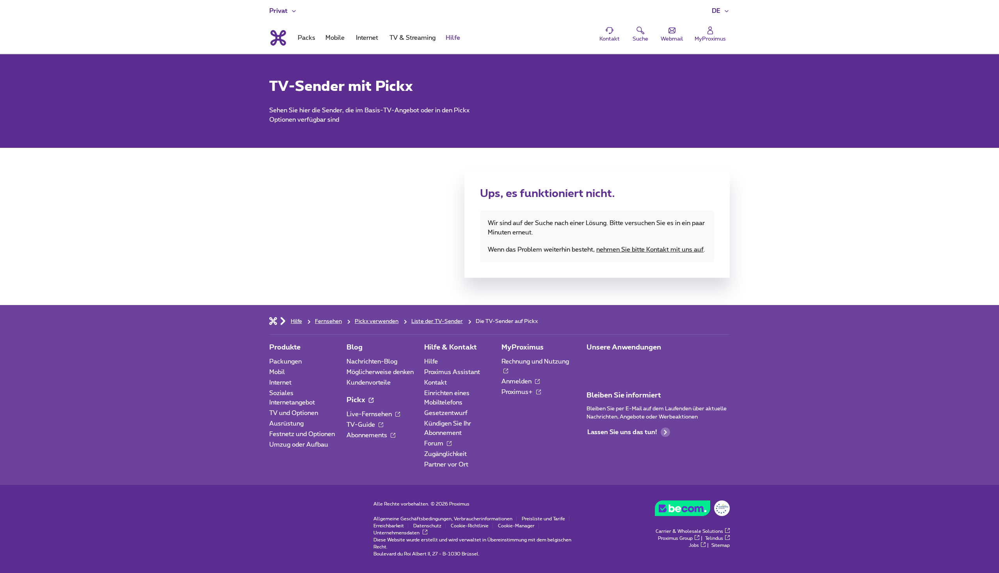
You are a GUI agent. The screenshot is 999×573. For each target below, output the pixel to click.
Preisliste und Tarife (543, 518)
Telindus (714, 538)
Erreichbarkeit (388, 525)
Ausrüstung (286, 423)
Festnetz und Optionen (302, 434)
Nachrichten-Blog (372, 361)
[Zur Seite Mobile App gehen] (594, 364)
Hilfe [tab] (453, 38)
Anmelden (517, 381)
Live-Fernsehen (370, 414)
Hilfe (431, 361)
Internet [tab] (367, 38)
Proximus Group (675, 538)
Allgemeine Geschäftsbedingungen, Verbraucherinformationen (442, 518)
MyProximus (522, 347)
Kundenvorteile (369, 383)
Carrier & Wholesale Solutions (689, 531)
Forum (434, 443)
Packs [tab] (306, 38)
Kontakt (435, 383)
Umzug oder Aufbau (298, 445)
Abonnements (368, 435)
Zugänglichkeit (445, 454)
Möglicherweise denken (380, 372)
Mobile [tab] (335, 38)
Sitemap (720, 545)
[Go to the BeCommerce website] (692, 510)
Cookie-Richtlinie (470, 525)
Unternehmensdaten (397, 532)
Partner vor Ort (446, 464)
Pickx (357, 400)
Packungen (285, 361)
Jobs (694, 545)
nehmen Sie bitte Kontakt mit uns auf (650, 250)
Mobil (277, 372)
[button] (721, 11)
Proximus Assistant (452, 372)
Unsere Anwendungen (624, 347)
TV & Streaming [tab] (412, 38)
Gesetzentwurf (446, 413)
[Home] (273, 321)
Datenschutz (427, 525)
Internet (280, 383)
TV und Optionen (293, 413)
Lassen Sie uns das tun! (622, 432)
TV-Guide (362, 425)
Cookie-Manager (516, 525)
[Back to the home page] (277, 38)
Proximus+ (517, 392)
